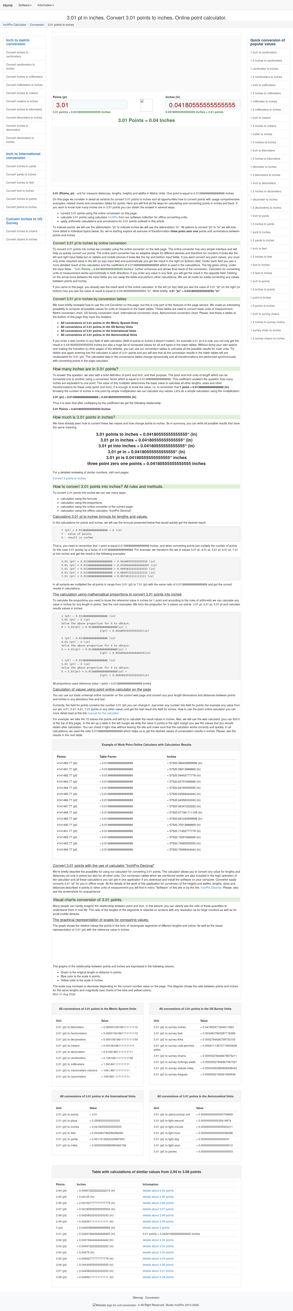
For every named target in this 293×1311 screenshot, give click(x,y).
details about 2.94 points (158, 1190)
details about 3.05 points (158, 1258)
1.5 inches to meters (263, 126)
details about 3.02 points (158, 1240)
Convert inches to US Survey (24, 220)
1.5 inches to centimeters (266, 60)
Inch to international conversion (23, 155)
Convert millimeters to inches (24, 85)
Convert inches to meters (22, 93)
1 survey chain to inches (265, 330)
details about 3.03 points (158, 1246)
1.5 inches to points (262, 289)
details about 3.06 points (158, 1265)
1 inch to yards (259, 216)
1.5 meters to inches (263, 142)
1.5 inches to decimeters (265, 191)
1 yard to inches (260, 232)
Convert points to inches (21, 207)
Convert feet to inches (20, 191)
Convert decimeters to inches (20, 140)
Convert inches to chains (21, 231)
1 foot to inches (260, 265)
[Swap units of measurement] (146, 105)
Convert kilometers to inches (24, 117)
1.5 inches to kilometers (265, 158)
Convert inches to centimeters (17, 54)
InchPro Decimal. (211, 887)
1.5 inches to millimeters (265, 93)
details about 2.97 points (158, 1209)
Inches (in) (173, 97)
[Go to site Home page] (114, 1305)
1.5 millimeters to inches (265, 109)
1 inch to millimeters (262, 85)
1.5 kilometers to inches (265, 175)
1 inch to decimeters (263, 183)
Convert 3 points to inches (69, 478)
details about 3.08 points (158, 1277)
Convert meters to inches (22, 101)
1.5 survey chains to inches (267, 338)
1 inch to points (259, 281)
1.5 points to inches (262, 306)
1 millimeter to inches (263, 101)
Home (8, 5)
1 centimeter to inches (264, 69)
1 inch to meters (260, 118)
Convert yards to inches (21, 174)
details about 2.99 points (158, 1221)
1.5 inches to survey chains (267, 322)
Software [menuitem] (27, 6)
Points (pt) (60, 97)
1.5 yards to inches (262, 240)
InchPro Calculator (14, 25)
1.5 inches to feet (261, 257)
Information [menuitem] (47, 6)
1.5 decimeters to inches (265, 207)
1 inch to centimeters (263, 52)
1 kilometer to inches (263, 167)
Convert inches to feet (20, 182)
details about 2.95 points (158, 1197)
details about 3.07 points (158, 1271)
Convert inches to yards (21, 166)
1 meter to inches (261, 134)
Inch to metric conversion (18, 42)
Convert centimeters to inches (20, 66)
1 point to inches (260, 297)
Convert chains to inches (21, 239)
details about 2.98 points (158, 1215)
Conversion (37, 25)
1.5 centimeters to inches (266, 77)
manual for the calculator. (104, 713)
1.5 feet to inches (261, 273)
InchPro (113, 217)
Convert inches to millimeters (24, 77)
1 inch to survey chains (264, 314)
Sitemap (138, 1297)
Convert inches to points (21, 199)
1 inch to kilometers (262, 150)
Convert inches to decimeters (17, 128)
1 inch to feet (258, 248)
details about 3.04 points (158, 1252)
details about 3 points (156, 1227)
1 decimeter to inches (263, 199)
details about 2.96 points (158, 1203)
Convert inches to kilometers (24, 109)
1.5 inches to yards (262, 224)
